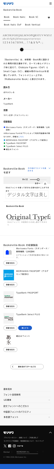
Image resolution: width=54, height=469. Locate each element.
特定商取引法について (27, 441)
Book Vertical (32, 25)
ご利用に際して (33, 437)
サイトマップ (40, 441)
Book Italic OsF (12, 25)
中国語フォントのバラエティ (17, 412)
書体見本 (7, 389)
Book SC (33, 17)
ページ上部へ (50, 432)
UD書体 (7, 400)
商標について (23, 437)
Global (6, 452)
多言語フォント (11, 417)
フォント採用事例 (11, 395)
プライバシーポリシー (10, 437)
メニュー (50, 3)
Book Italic (19, 17)
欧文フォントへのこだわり (16, 406)
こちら (21, 136)
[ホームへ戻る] (9, 3)
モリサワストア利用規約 (11, 441)
